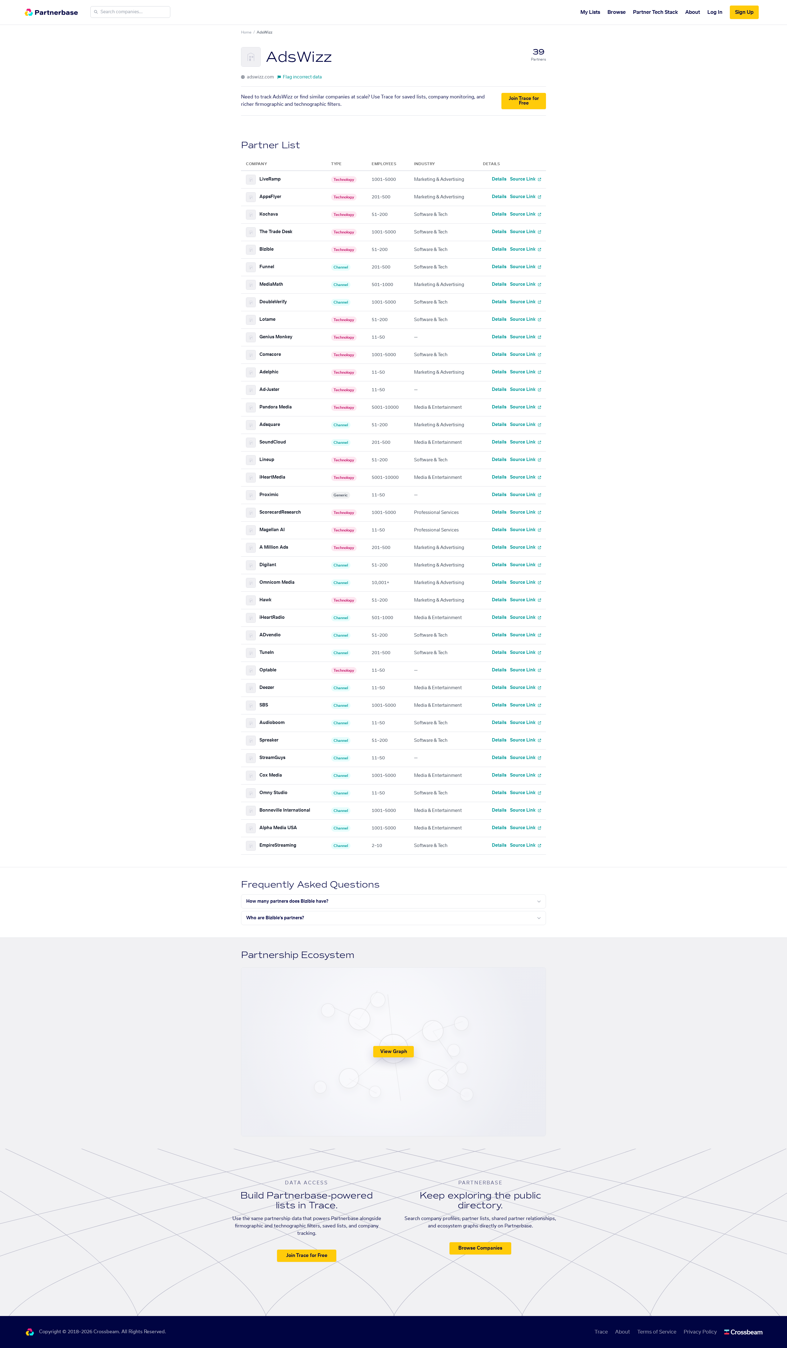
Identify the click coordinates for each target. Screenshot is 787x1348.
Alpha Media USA (278, 828)
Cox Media (270, 775)
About (692, 12)
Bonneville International (284, 810)
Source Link (523, 179)
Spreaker (269, 740)
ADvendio (270, 635)
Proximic (269, 495)
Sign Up (744, 12)
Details (499, 179)
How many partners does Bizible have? (287, 901)
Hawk (265, 600)
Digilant (267, 565)
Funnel (266, 267)
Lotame (267, 319)
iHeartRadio (272, 617)
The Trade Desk (275, 232)
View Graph (393, 1051)
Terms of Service (656, 1332)
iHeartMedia (272, 477)
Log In (714, 12)
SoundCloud (272, 442)
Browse (616, 12)
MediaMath (271, 284)
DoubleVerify (273, 302)
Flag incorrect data (302, 77)
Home (246, 32)
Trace (601, 1332)
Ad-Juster (269, 390)
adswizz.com (260, 77)
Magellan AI (272, 530)
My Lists (590, 12)
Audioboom (272, 723)
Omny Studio (273, 793)
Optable (267, 670)
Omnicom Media (277, 582)
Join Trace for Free (524, 100)
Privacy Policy (700, 1332)
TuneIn (266, 652)
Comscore (270, 354)
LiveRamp (270, 179)
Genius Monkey (275, 337)
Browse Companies (480, 1248)
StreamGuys (272, 758)
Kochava (268, 214)
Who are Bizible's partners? (275, 918)
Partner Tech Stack (655, 12)
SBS (263, 705)
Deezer (266, 688)
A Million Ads (273, 547)
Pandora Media (275, 407)
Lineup (266, 460)
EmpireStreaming (277, 845)
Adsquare (269, 425)
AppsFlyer (270, 197)
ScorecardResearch (280, 512)
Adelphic (269, 372)
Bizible (266, 249)
